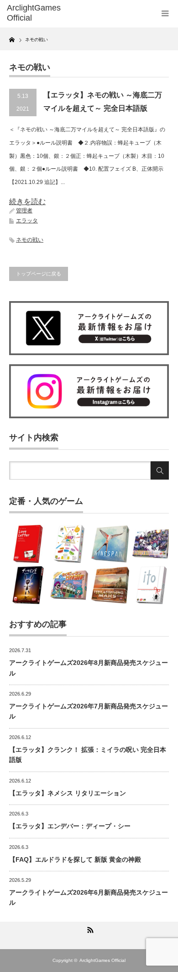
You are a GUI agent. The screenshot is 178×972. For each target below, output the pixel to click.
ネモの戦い (29, 240)
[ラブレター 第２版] (28, 544)
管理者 (24, 210)
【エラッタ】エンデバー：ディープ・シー (70, 826)
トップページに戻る (38, 273)
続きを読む (27, 201)
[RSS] (89, 928)
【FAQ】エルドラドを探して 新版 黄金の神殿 (75, 859)
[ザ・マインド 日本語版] (28, 585)
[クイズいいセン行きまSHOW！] (69, 585)
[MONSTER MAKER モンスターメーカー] (151, 544)
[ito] (151, 585)
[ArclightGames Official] (42, 13)
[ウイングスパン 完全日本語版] (110, 544)
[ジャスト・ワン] (69, 544)
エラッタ (27, 220)
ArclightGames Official (102, 960)
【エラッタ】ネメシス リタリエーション (67, 793)
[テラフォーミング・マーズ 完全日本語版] (110, 585)
